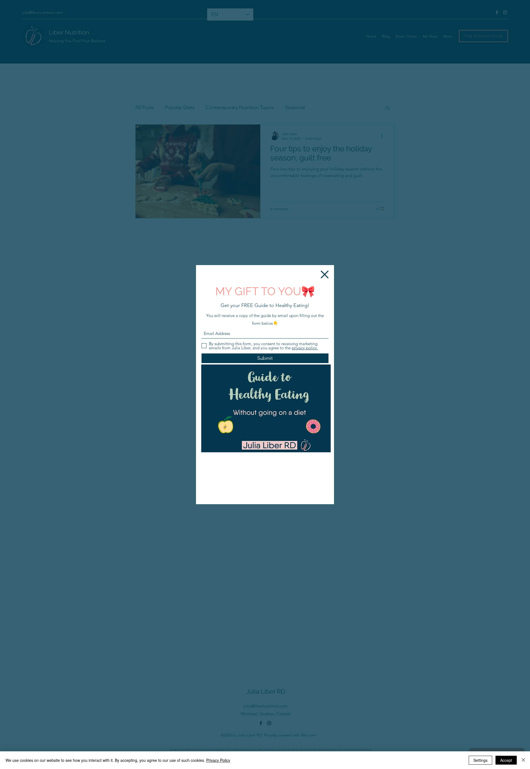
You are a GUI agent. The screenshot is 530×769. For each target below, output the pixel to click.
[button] (324, 274)
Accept (506, 760)
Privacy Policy (218, 760)
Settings (480, 760)
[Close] (523, 760)
